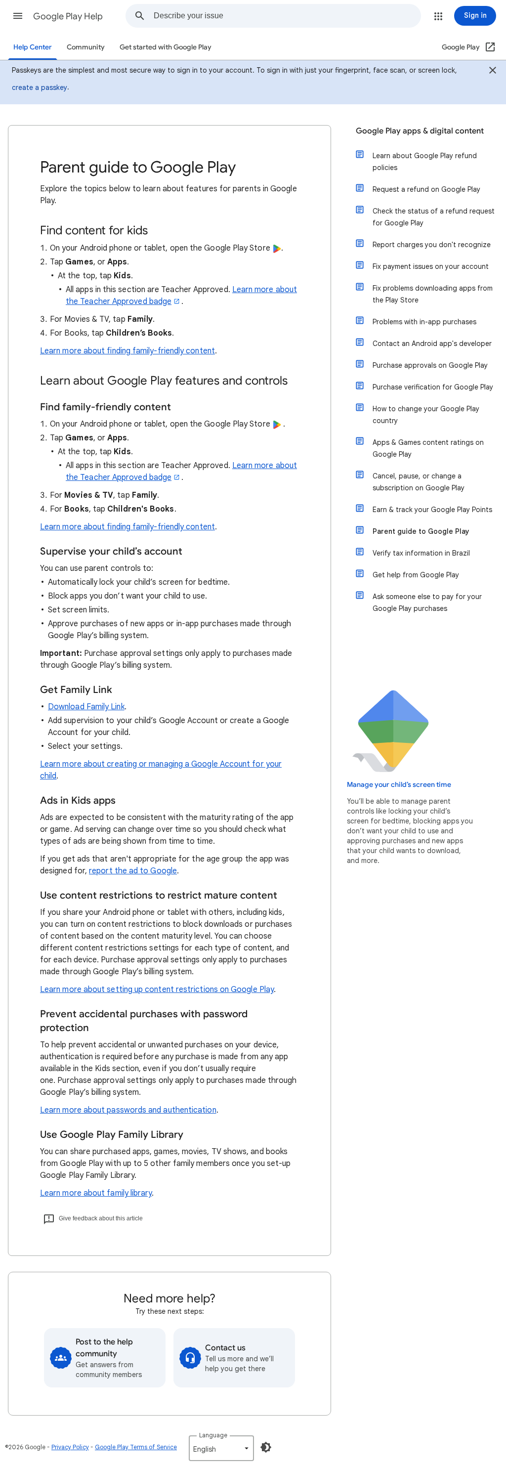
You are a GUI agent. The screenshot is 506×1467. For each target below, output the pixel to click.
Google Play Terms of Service (136, 1447)
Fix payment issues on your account (431, 266)
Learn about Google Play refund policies (425, 161)
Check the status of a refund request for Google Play (434, 217)
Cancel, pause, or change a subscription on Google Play (418, 482)
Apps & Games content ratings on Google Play (428, 448)
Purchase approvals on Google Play (430, 365)
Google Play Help (68, 16)
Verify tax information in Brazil (421, 553)
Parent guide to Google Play (421, 531)
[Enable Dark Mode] (266, 1447)
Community (86, 47)
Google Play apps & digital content (420, 131)
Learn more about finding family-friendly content (127, 351)
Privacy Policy (70, 1447)
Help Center (32, 47)
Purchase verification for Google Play (433, 387)
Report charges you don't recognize (432, 244)
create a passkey (39, 87)
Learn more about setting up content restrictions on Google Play (157, 989)
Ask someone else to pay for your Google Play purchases (427, 602)
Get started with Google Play (165, 47)
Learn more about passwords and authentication (128, 1110)
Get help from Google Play (416, 574)
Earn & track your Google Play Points (432, 509)
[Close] (493, 72)
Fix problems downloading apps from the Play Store (433, 294)
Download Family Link (86, 707)
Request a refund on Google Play (426, 189)
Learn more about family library (96, 1193)
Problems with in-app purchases (424, 321)
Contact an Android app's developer (432, 343)
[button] (18, 16)
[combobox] (287, 15)
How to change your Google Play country (426, 414)
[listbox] (221, 1448)
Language (213, 1435)
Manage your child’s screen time (399, 784)
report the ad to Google (133, 871)
